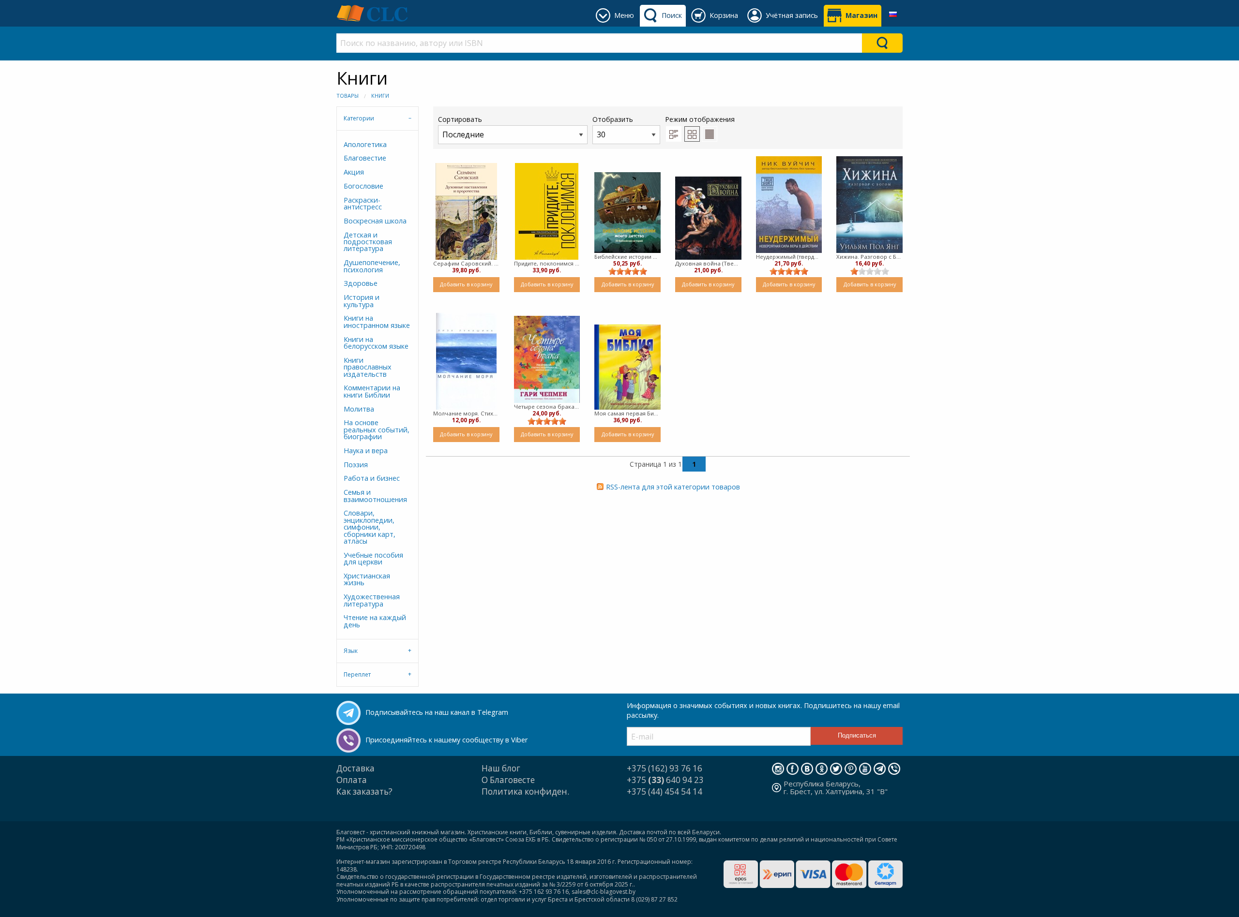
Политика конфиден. (525, 791)
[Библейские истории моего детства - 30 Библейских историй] (627, 212)
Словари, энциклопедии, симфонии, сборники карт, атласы (369, 527)
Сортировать (460, 119)
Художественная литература (372, 600)
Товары (347, 95)
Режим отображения (700, 119)
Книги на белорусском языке (376, 343)
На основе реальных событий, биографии (376, 429)
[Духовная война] (708, 218)
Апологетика (365, 144)
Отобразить (612, 119)
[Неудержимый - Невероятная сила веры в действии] (789, 204)
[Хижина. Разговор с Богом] (869, 204)
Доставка (355, 768)
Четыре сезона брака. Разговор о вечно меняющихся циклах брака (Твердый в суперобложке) (547, 406)
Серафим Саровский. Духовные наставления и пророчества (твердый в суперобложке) (466, 263)
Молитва (359, 409)
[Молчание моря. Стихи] (466, 361)
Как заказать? (364, 791)
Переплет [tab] (357, 674)
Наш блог (501, 768)
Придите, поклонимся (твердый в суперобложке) (547, 263)
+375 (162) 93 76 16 (664, 768)
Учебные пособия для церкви (373, 558)
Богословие (363, 186)
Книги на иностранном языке (377, 321)
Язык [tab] (351, 651)
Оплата (351, 779)
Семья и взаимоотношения (375, 495)
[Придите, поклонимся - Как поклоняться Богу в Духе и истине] (546, 211)
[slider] (627, 271)
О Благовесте (508, 779)
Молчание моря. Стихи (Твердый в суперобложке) (466, 413)
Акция (354, 172)
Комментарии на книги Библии (372, 391)
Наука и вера (366, 450)
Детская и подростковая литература (368, 241)
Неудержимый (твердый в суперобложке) (789, 256)
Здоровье (361, 283)
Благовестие (365, 158)
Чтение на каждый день (375, 621)
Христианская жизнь (367, 579)
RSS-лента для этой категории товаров (673, 486)
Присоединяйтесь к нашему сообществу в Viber (446, 739)
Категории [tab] (359, 118)
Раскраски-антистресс (363, 203)
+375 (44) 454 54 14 (664, 791)
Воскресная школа (375, 220)
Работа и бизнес (372, 478)
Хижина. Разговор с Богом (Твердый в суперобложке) (869, 256)
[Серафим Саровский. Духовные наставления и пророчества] (466, 211)
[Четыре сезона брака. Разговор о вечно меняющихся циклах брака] (547, 359)
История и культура (361, 301)
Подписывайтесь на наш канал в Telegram (436, 712)
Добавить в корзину (466, 284)
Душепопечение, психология (372, 266)
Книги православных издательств (368, 367)
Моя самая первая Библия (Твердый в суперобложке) (627, 413)
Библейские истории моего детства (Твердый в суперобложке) (627, 256)
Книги (380, 95)
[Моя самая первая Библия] (627, 367)
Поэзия (356, 464)
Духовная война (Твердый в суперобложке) (708, 263)
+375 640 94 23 (665, 779)
